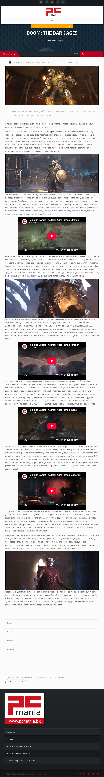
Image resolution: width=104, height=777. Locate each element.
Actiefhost (42, 774)
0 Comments (59, 62)
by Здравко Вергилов (20, 62)
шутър (67, 26)
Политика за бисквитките (18, 753)
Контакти (10, 732)
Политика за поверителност (19, 746)
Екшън (36, 26)
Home (43, 40)
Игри (47, 26)
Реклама (10, 739)
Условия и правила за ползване (20, 760)
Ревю (57, 26)
